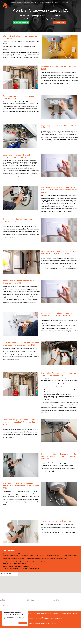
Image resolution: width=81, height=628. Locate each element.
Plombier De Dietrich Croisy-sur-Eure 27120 (35, 598)
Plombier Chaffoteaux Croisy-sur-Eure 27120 (62, 598)
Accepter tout (23, 623)
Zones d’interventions (48, 2)
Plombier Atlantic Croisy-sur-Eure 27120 (8, 598)
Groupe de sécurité (65, 2)
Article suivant (77, 605)
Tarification (23, 8)
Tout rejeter (15, 623)
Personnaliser (7, 623)
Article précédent (4, 605)
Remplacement (20, 2)
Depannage (13, 2)
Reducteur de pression (38, 2)
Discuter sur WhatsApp (22, 22)
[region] (15, 618)
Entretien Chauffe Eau (15, 8)
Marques (57, 2)
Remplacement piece (28, 2)
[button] (53, 3)
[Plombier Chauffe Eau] (5, 5)
